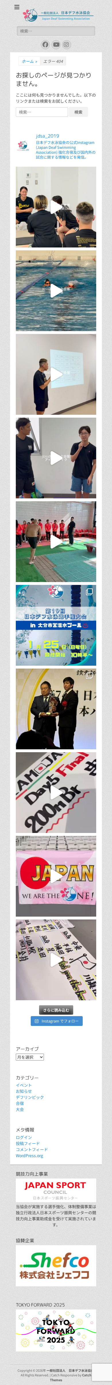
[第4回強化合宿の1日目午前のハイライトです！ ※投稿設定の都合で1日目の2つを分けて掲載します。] (56, 374)
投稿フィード (28, 1143)
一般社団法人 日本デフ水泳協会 (70, 1370)
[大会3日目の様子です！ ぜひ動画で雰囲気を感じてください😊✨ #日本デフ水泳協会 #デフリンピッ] (56, 959)
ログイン (24, 1137)
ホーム (29, 61)
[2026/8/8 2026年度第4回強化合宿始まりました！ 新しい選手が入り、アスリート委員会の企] (56, 458)
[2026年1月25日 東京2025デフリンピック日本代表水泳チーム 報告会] (56, 541)
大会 (20, 1109)
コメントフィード (32, 1149)
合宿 (20, 1103)
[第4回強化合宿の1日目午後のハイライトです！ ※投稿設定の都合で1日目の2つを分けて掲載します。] (56, 290)
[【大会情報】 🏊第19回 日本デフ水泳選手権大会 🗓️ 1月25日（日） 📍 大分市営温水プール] (56, 625)
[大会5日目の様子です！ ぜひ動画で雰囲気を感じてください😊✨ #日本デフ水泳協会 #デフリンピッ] (56, 792)
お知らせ (24, 1091)
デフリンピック (30, 1097)
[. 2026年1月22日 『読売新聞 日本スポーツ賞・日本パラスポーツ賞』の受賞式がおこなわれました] (56, 709)
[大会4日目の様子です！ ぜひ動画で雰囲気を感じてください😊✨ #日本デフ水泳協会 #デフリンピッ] (56, 876)
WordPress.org (29, 1155)
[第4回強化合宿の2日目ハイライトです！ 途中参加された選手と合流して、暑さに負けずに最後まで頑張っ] (56, 207)
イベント (24, 1085)
